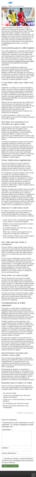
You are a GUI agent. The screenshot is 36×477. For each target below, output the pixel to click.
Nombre (5, 448)
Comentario (7, 430)
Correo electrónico (9, 453)
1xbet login (7, 43)
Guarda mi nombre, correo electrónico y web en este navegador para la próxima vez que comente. (17, 460)
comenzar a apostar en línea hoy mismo (20, 61)
